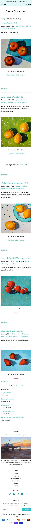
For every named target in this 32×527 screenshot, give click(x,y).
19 (22, 386)
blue (17, 261)
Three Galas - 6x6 (9, 22)
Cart (29, 4)
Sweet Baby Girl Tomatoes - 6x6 (15, 258)
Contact (16, 485)
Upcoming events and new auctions (12, 417)
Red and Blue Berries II (12, 330)
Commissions (16, 481)
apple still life (20, 26)
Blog (3, 18)
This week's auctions (8, 411)
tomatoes (13, 264)
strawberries (24, 336)
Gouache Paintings (16, 478)
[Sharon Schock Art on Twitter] (10, 494)
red (21, 261)
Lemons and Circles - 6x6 (12, 96)
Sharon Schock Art (16, 11)
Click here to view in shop (16, 153)
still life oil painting (9, 28)
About (16, 483)
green (17, 100)
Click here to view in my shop (15, 75)
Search (16, 473)
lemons (10, 102)
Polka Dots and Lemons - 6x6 (14, 182)
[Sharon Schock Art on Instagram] (18, 494)
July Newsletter (6, 393)
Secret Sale (22, 165)
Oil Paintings (16, 476)
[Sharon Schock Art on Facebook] (14, 494)
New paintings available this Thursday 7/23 (16, 435)
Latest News (16, 431)
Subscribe (26, 509)
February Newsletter (7, 399)
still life (28, 26)
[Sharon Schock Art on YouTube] (22, 494)
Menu (5, 4)
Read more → (5, 88)
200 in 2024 (5, 405)
